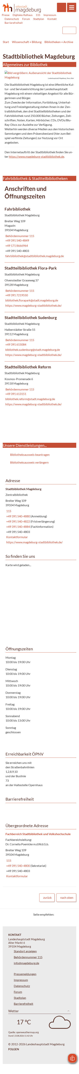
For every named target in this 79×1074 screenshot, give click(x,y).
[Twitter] (58, 914)
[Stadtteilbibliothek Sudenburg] (39, 337)
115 (38, 15)
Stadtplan (38, 18)
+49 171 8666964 (16, 245)
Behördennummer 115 (19, 236)
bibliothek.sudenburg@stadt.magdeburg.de (32, 349)
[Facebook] (62, 914)
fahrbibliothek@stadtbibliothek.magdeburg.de (34, 256)
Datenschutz (12, 18)
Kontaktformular (17, 537)
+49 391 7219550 (16, 295)
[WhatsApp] (72, 914)
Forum (26, 18)
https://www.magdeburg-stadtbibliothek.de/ (33, 305)
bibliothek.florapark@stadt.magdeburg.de (31, 300)
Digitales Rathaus (23, 15)
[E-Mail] (67, 914)
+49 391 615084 (15, 344)
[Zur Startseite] (22, 8)
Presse (5, 15)
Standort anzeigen (25, 951)
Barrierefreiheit (14, 22)
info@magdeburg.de (26, 963)
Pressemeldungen (25, 974)
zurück (47, 897)
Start (6, 42)
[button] (39, 75)
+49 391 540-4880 (18, 516)
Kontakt (52, 18)
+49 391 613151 (15, 393)
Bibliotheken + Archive (58, 42)
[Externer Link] (29, 28)
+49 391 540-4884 (18, 526)
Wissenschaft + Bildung (27, 42)
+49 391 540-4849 (17, 240)
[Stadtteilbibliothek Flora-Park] (39, 287)
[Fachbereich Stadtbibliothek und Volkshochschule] (39, 855)
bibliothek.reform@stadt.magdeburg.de (30, 399)
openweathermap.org (27, 1032)
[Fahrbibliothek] (39, 233)
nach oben (66, 897)
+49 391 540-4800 (18, 865)
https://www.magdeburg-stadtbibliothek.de (36, 156)
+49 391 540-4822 (18, 521)
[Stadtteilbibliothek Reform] (39, 386)
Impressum (50, 15)
